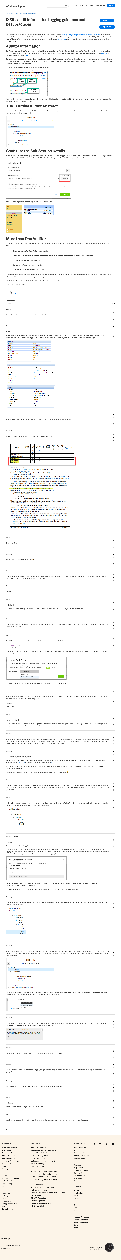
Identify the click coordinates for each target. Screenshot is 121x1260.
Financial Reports (81, 1220)
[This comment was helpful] (113, 309)
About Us (77, 1208)
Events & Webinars (81, 1156)
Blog (75, 1150)
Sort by (113, 303)
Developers (78, 1178)
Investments (6, 1201)
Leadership (78, 1193)
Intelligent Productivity (10, 1161)
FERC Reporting (37, 1166)
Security (4, 1169)
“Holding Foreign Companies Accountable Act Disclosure (80, 35)
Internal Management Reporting (44, 1180)
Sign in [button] (110, 6)
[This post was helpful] (11, 293)
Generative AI (6, 1153)
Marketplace (6, 1164)
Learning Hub (79, 1176)
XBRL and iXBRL (38, 1206)
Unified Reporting (8, 1156)
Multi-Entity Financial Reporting (43, 1187)
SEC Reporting (37, 1195)
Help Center (78, 1168)
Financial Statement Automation (44, 1171)
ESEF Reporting (37, 1164)
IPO (32, 1182)
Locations (77, 1198)
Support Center (10, 13)
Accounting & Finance (10, 1178)
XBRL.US (104, 53)
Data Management (9, 1158)
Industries (5, 1193)
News (76, 1225)
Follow (104, 20)
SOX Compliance (38, 1201)
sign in (12, 1130)
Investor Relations (81, 1217)
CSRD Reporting (38, 1158)
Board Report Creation (40, 1153)
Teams (4, 1176)
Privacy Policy (10, 1245)
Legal (3, 1186)
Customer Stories (81, 1153)
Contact (77, 1181)
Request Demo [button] (107, 27)
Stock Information (81, 1222)
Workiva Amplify (80, 1158)
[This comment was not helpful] (113, 316)
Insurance (5, 1198)
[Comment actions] (113, 319)
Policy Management (39, 1190)
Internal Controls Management (43, 1177)
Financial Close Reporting (41, 1169)
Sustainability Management (42, 1203)
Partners (4, 1166)
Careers (77, 1205)
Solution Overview (39, 1148)
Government (6, 1206)
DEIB (76, 1196)
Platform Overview (9, 1148)
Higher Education (8, 1209)
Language (78, 5)
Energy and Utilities (9, 1204)
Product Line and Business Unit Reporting (48, 1193)
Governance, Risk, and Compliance (45, 1174)
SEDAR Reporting (38, 1198)
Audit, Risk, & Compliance (11, 1181)
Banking (4, 1196)
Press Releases (80, 1228)
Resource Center (81, 1148)
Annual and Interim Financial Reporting (47, 1150)
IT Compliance (37, 1185)
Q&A (26, 55)
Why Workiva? (7, 1150)
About (76, 1190)
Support (77, 1165)
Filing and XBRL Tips (30, 13)
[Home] (16, 6)
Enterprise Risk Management (43, 1161)
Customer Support (81, 1170)
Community (19, 13)
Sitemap (17, 1245)
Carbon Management (39, 1156)
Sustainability (6, 1184)
